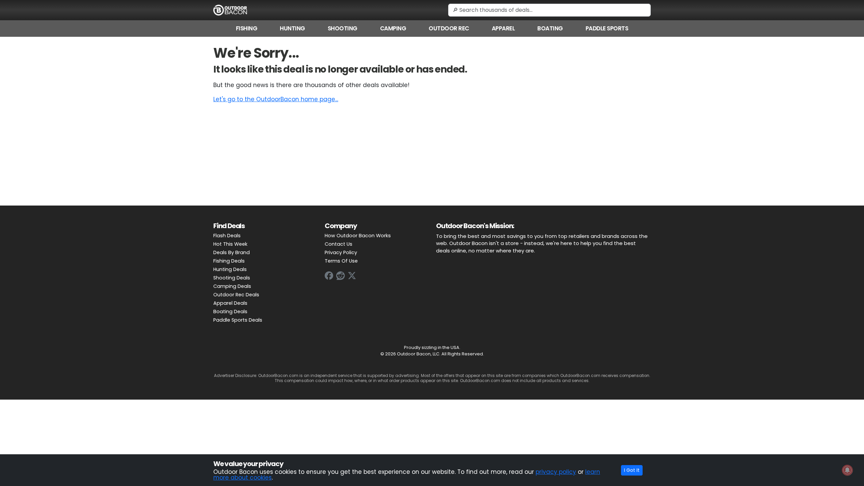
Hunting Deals (230, 269)
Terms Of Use (341, 261)
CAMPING (393, 28)
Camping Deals (232, 286)
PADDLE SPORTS (607, 28)
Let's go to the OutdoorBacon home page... (275, 99)
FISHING (247, 28)
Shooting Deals (231, 277)
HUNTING (292, 28)
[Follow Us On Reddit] (340, 276)
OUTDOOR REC (449, 28)
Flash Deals (227, 235)
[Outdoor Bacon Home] (230, 10)
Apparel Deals (230, 303)
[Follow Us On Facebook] (329, 276)
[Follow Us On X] (352, 276)
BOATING (550, 28)
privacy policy (556, 472)
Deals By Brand (231, 252)
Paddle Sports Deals (237, 320)
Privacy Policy (341, 252)
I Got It (632, 470)
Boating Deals (230, 311)
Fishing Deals (229, 261)
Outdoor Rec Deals (236, 294)
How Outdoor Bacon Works (358, 235)
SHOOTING (342, 28)
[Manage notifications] (847, 470)
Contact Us (338, 244)
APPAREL (503, 28)
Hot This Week (230, 244)
